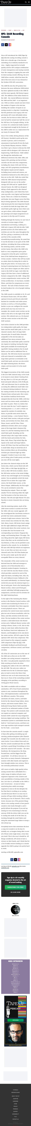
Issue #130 (17, 30)
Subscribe (15, 1101)
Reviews (3, 30)
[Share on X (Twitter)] (6, 44)
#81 (2, 58)
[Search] (25, 2)
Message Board (15, 1092)
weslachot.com (5, 867)
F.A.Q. (15, 1116)
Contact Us (16, 1119)
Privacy (16, 1106)
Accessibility (15, 1114)
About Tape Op (15, 1096)
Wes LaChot (11, 40)
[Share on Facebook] (2, 44)
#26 (21, 468)
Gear (10, 30)
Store (15, 1103)
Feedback (15, 1109)
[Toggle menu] (28, 2)
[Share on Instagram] (9, 44)
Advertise (15, 1098)
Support (15, 1111)
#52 (20, 642)
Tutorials (15, 1089)
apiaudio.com (15, 866)
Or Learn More (15, 892)
